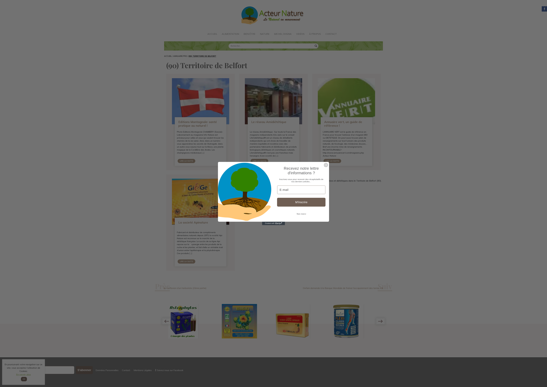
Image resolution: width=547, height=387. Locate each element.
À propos (315, 33)
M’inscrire (301, 202)
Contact (331, 33)
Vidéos (300, 33)
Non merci (301, 214)
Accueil (212, 33)
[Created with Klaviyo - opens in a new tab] (273, 223)
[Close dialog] (326, 165)
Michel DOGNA (283, 33)
